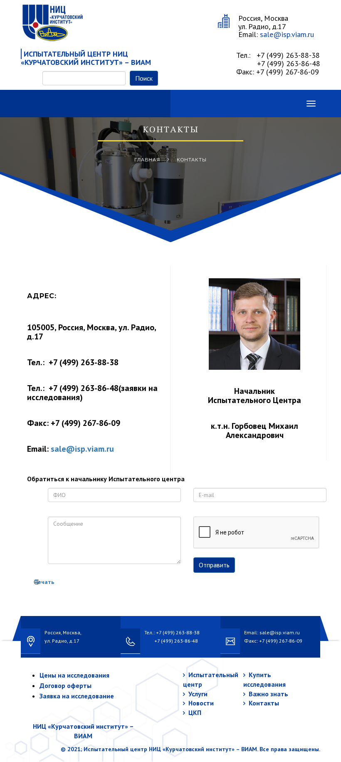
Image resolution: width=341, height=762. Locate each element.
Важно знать (268, 694)
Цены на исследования (74, 675)
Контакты (264, 703)
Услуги (198, 694)
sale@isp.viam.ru (287, 34)
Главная (147, 160)
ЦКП (194, 712)
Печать (44, 582)
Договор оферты (65, 685)
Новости (201, 703)
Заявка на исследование (77, 696)
